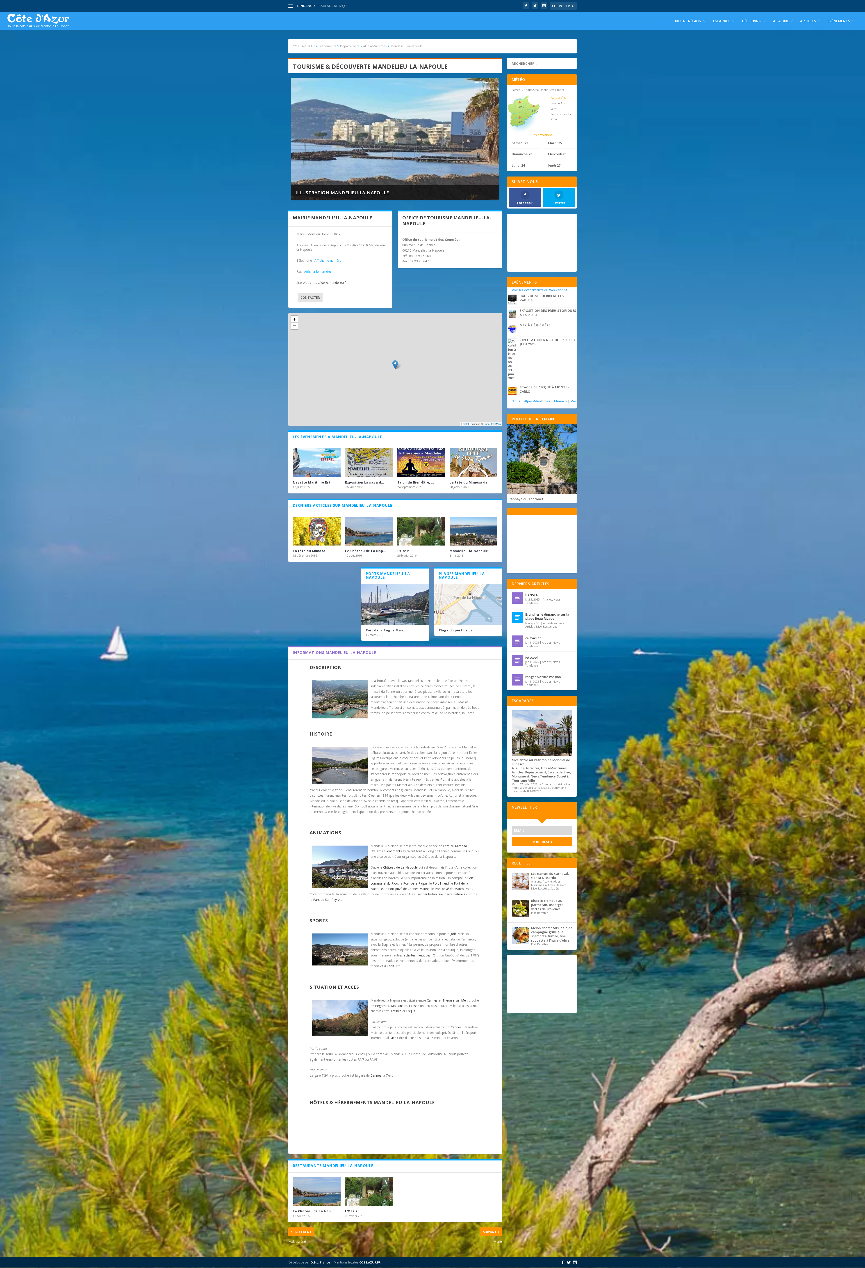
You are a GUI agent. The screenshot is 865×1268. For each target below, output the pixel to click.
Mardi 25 (555, 143)
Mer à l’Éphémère (535, 325)
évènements (393, 851)
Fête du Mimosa (455, 846)
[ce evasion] (517, 641)
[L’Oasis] (421, 531)
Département (535, 772)
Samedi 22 (520, 143)
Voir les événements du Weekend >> (540, 290)
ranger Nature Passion (543, 677)
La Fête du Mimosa (309, 551)
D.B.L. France (320, 1262)
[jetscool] (517, 660)
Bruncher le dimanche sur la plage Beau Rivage (547, 616)
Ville (531, 780)
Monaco (560, 401)
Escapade (722, 21)
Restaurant (550, 626)
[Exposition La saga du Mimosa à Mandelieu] (369, 462)
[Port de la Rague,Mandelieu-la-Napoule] (395, 604)
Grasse (414, 1006)
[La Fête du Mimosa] (317, 531)
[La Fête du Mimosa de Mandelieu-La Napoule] (473, 462)
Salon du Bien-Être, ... (415, 482)
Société (562, 776)
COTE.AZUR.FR (369, 1262)
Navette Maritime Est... (313, 482)
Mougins (397, 1006)
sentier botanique (430, 894)
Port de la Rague (415, 883)
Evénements (839, 21)
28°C (521, 107)
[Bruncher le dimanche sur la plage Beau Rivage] (517, 617)
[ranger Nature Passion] (517, 680)
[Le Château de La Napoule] (369, 531)
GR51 (470, 851)
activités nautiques (417, 955)
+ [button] (294, 319)
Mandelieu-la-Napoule (469, 551)
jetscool (531, 657)
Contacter (310, 297)
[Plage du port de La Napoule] (468, 604)
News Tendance (543, 776)
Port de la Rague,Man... (386, 630)
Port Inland (441, 883)
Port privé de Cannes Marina (409, 889)
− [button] (294, 326)
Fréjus (410, 1011)
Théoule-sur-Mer (454, 1000)
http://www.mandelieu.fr (329, 282)
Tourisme (519, 780)
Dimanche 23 (522, 154)
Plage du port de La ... (458, 630)
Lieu (567, 772)
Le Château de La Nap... (365, 551)
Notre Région (688, 21)
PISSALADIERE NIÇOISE (333, 6)
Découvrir (752, 21)
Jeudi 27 (554, 165)
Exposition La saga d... (364, 482)
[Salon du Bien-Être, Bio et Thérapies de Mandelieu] (421, 462)
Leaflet (465, 424)
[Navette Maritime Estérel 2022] (317, 462)
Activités (532, 768)
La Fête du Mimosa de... (470, 482)
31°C (535, 110)
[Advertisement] (542, 242)
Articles (808, 21)
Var (573, 401)
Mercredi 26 (557, 154)
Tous (516, 401)
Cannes (432, 1000)
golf (453, 934)
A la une (781, 21)
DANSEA (531, 595)
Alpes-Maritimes (537, 401)
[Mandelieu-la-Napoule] (473, 531)
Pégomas (382, 1006)
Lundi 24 (518, 165)
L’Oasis (403, 551)
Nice (393, 1038)
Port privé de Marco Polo (453, 889)
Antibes (396, 1011)
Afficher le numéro (327, 260)
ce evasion (533, 638)
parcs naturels (455, 894)
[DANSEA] (517, 598)
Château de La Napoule (400, 867)
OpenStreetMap (492, 424)
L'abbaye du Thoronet (525, 499)
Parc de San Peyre (326, 899)
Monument (520, 776)
